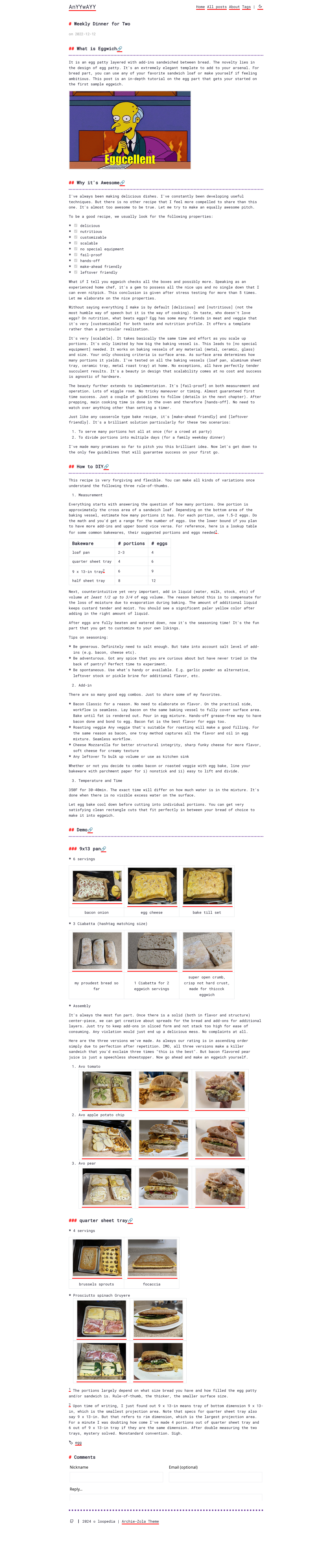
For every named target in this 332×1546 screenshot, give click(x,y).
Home (200, 6)
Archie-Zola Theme (140, 1521)
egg (78, 1442)
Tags (246, 6)
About (234, 6)
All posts (217, 6)
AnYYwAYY (82, 6)
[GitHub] (74, 1521)
